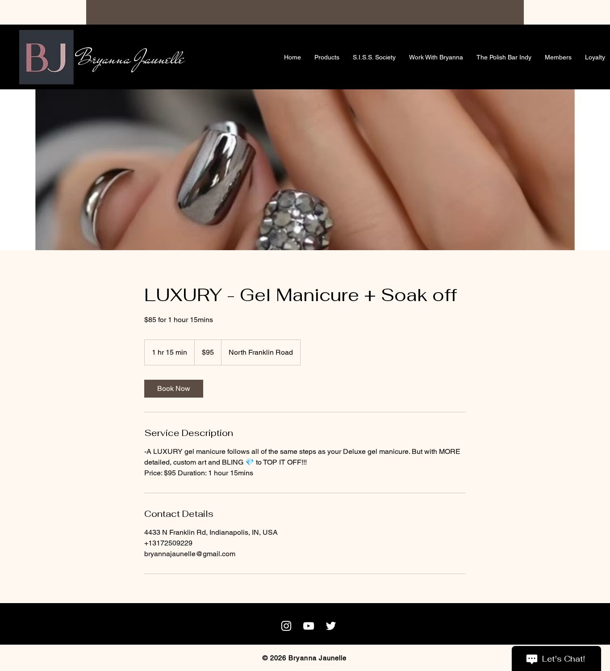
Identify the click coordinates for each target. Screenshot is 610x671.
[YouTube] (308, 626)
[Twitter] (331, 626)
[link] (173, 389)
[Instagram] (286, 626)
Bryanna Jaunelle (130, 58)
